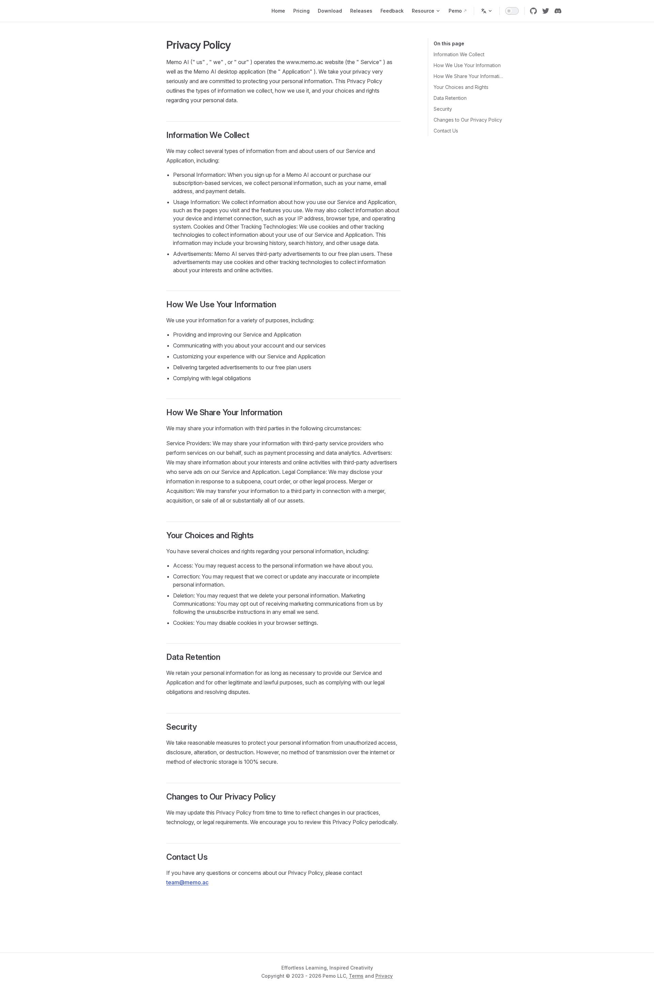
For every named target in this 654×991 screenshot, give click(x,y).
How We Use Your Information (467, 65)
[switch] (512, 11)
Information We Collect (459, 54)
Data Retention (450, 98)
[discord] (558, 11)
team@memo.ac (187, 882)
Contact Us (446, 131)
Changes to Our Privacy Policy (468, 120)
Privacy (384, 976)
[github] (533, 11)
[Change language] (487, 11)
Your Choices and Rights (461, 87)
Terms (356, 976)
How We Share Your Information (469, 76)
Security (443, 109)
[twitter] (546, 11)
